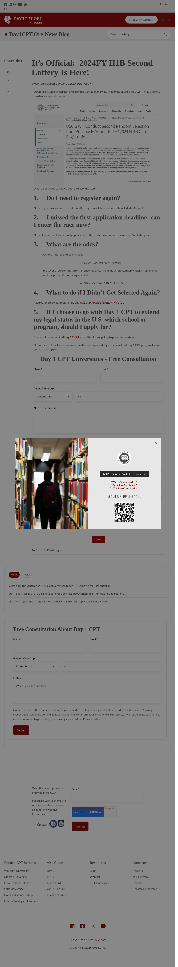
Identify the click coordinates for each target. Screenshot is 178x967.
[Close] (156, 443)
